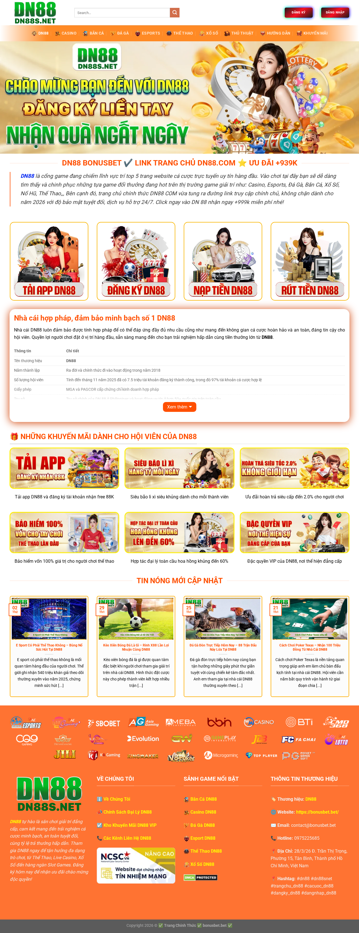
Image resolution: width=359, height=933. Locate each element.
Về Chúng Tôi (116, 799)
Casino (69, 33)
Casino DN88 (203, 812)
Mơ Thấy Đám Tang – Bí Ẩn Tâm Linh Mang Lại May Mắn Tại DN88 (170, 647)
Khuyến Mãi (315, 33)
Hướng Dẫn (279, 33)
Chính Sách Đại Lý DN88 (127, 812)
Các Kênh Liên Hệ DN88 (127, 838)
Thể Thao (183, 33)
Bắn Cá (97, 33)
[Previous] (8, 650)
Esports (151, 33)
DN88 (43, 33)
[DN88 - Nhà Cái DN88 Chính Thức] (38, 12)
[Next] (350, 650)
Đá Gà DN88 (202, 825)
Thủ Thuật (242, 33)
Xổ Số (212, 33)
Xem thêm (177, 407)
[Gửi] (175, 12)
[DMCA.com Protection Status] (201, 877)
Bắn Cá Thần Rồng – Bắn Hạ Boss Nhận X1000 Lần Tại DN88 (84, 647)
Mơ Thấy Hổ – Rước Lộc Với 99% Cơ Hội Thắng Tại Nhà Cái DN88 (257, 647)
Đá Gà (123, 33)
